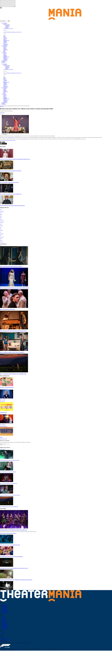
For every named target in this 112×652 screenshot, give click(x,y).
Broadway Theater (4, 604)
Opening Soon (7, 25)
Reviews (5, 47)
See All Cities (4, 613)
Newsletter (3, 61)
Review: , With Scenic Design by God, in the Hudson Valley (9, 506)
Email (1, 443)
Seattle (4, 43)
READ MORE (2, 449)
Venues (5, 28)
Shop (2, 638)
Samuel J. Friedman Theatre (4, 389)
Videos (4, 51)
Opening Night (4, 618)
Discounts (6, 27)
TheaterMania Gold (4, 102)
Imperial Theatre (2, 401)
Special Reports (6, 49)
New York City (2, 112)
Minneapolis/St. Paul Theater (6, 612)
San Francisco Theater (5, 610)
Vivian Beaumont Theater (3, 426)
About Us (3, 640)
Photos (4, 50)
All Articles (5, 46)
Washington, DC (6, 44)
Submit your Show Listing (9, 28)
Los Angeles (5, 38)
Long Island (5, 55)
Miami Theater (4, 608)
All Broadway (7, 26)
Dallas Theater (4, 622)
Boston (4, 35)
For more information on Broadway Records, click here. (7, 140)
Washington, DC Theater (5, 611)
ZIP (0, 444)
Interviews (5, 48)
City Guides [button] (3, 52)
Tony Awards (3, 62)
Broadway (8, 24)
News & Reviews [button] (4, 45)
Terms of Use (19, 650)
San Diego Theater (4, 626)
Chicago (5, 36)
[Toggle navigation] (1, 8)
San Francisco (5, 42)
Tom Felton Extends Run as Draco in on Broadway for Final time (9, 460)
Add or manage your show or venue (7, 639)
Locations (5, 23)
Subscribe (1, 445)
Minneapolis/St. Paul (6, 40)
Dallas (4, 37)
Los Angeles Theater (4, 606)
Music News (2, 106)
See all (1, 148)
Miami (4, 39)
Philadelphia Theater (4, 609)
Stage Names (3, 637)
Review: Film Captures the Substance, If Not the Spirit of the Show (8, 483)
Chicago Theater (4, 605)
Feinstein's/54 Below (11, 137)
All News (3, 629)
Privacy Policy (15, 650)
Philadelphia (5, 56)
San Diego (5, 57)
